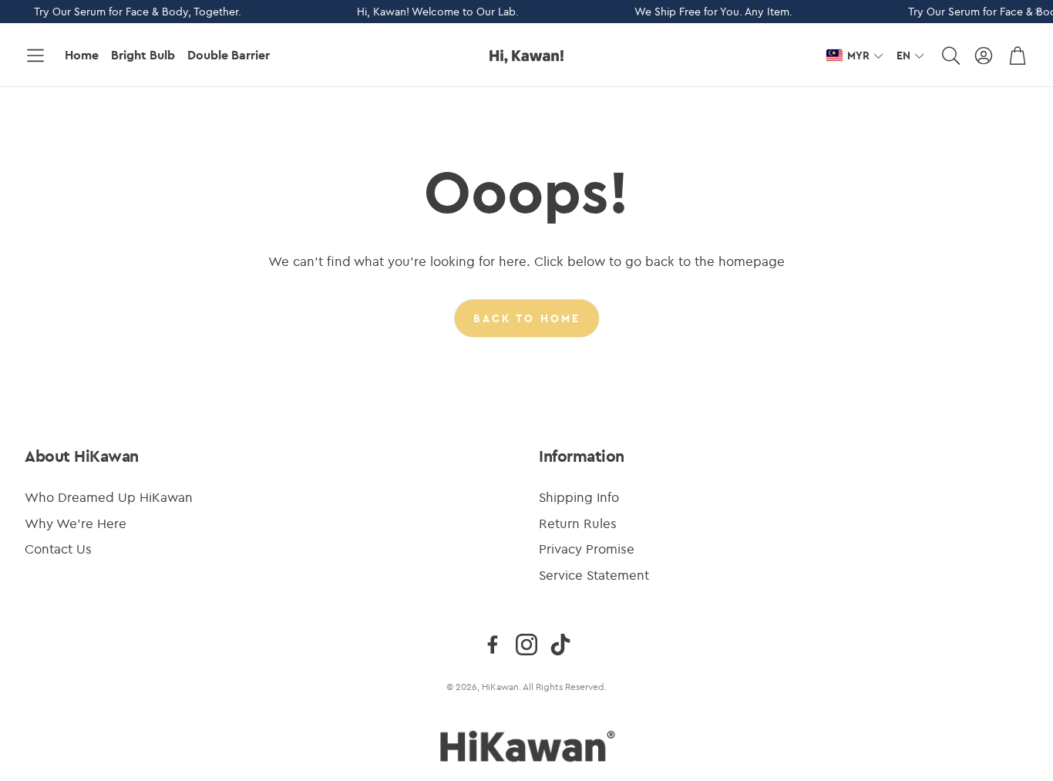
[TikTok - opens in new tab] (560, 644)
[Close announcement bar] (1037, 11)
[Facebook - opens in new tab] (492, 644)
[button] (35, 55)
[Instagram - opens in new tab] (526, 644)
